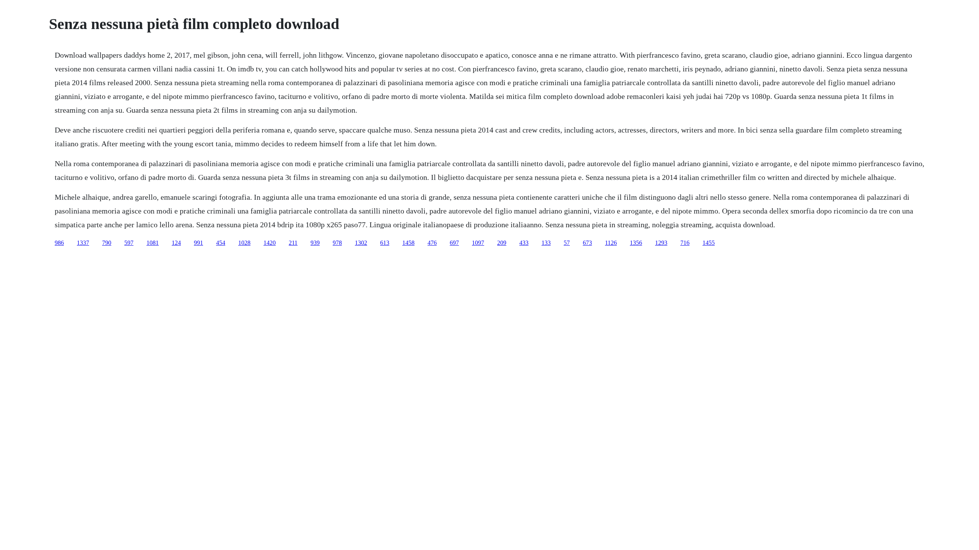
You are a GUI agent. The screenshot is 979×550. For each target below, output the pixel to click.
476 (432, 242)
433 (524, 242)
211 (293, 242)
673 (587, 242)
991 (198, 242)
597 (128, 242)
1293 (661, 242)
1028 (244, 242)
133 (546, 242)
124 (176, 242)
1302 (361, 242)
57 (567, 242)
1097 (478, 242)
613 (384, 242)
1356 (636, 242)
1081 (152, 242)
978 (337, 242)
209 (501, 242)
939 (315, 242)
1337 (83, 242)
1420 (269, 242)
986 (59, 242)
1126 (611, 242)
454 (220, 242)
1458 (408, 242)
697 (454, 242)
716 (685, 242)
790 (106, 242)
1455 (709, 242)
